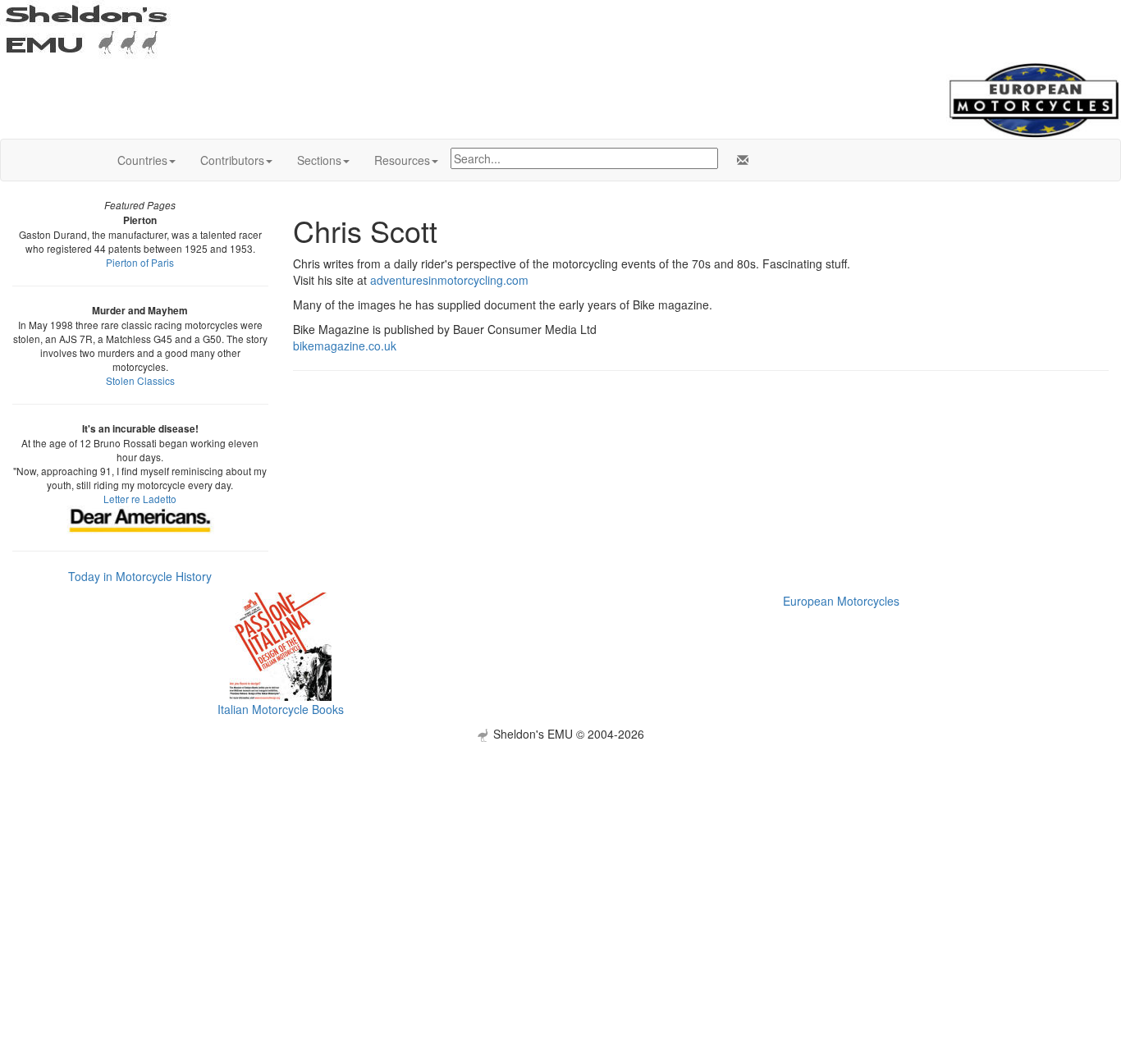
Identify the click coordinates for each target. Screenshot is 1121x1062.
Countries (142, 160)
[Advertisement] (560, 857)
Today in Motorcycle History (140, 576)
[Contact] (739, 160)
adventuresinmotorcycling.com (449, 280)
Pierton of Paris (140, 262)
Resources (402, 160)
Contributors (232, 160)
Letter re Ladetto (139, 499)
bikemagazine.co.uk (344, 345)
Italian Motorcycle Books (280, 709)
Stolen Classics (140, 380)
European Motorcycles (841, 601)
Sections (319, 160)
